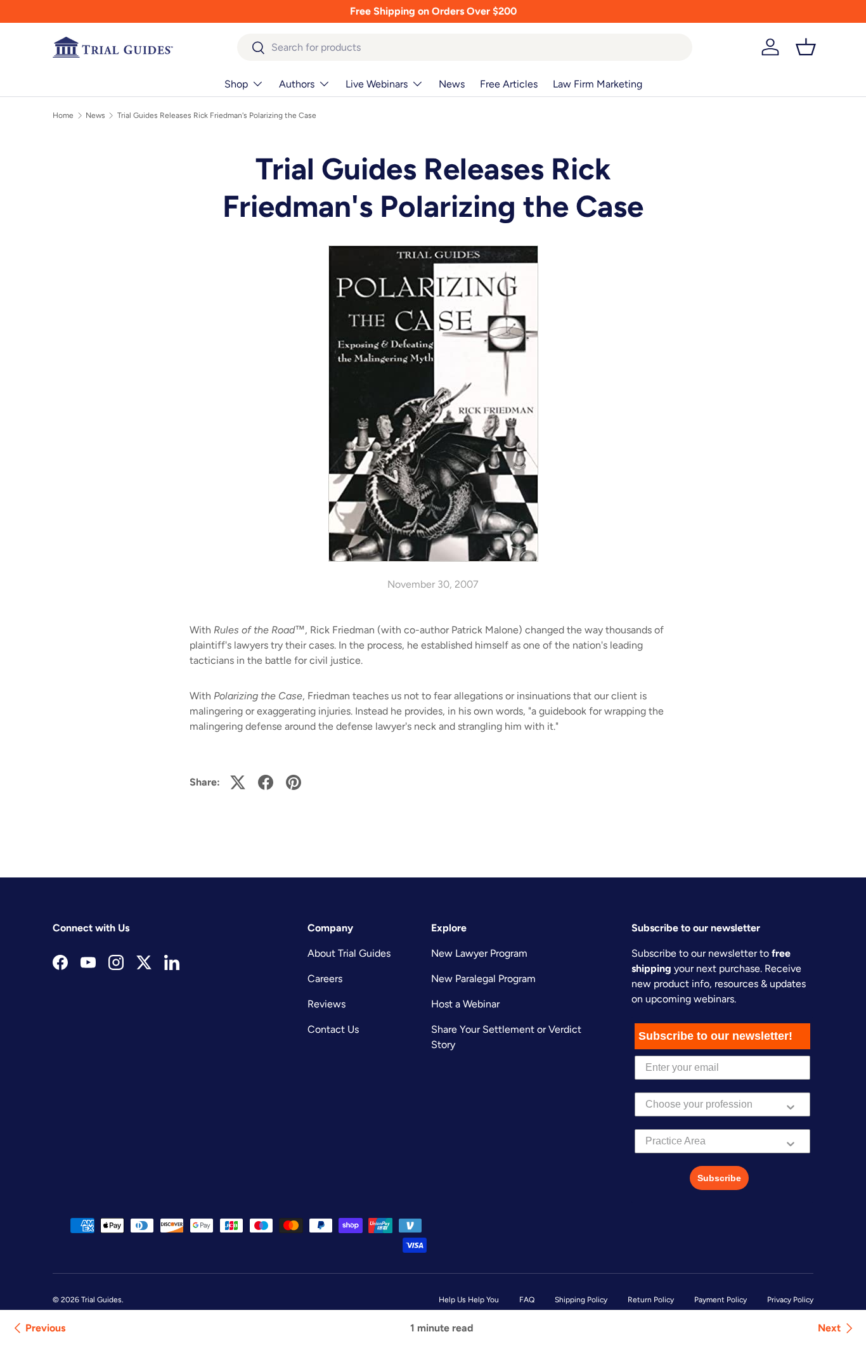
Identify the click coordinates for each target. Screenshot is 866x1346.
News (452, 84)
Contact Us (333, 1029)
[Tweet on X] (238, 782)
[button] (806, 47)
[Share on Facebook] (266, 782)
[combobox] (465, 47)
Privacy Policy (790, 1299)
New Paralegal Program (483, 979)
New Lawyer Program (479, 953)
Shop (236, 84)
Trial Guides (101, 1299)
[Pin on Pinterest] (293, 782)
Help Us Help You (469, 1299)
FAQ (526, 1299)
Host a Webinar (465, 1004)
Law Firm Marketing (597, 84)
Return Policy (651, 1299)
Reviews (326, 1004)
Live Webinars (377, 84)
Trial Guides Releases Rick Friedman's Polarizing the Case (216, 115)
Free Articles (509, 84)
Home (63, 115)
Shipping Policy (581, 1299)
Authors (296, 84)
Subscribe (719, 1178)
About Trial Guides (349, 953)
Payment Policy (720, 1299)
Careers (324, 979)
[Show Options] (791, 1104)
